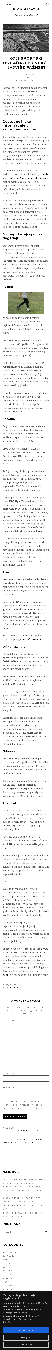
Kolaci (7, 1267)
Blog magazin (26, 9)
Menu (9, 4)
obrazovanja (9, 963)
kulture (7, 975)
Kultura (7, 1271)
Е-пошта (8, 1074)
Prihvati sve (26, 1330)
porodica (8, 1290)
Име (6, 1060)
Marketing (9, 1278)
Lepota (7, 1275)
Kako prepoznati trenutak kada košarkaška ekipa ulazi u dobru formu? (22, 1190)
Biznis (6, 1260)
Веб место (9, 1088)
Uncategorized (13, 988)
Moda (6, 1282)
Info (46, 4)
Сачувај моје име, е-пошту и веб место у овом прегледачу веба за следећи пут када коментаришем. (24, 1105)
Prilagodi (26, 1337)
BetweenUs (9, 1256)
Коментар (9, 1020)
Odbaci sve (26, 1345)
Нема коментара (26, 81)
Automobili (9, 1252)
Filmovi (7, 1263)
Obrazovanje (11, 1286)
